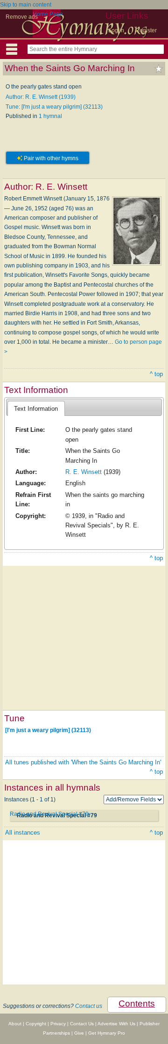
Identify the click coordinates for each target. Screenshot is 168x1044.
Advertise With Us (116, 1023)
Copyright (36, 1023)
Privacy (58, 1023)
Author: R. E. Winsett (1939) (41, 97)
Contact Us (82, 1023)
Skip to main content (25, 4)
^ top (156, 374)
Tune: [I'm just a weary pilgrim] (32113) (54, 107)
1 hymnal (50, 116)
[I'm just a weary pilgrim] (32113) (48, 730)
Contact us (88, 1006)
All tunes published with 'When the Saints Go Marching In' (83, 762)
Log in (116, 30)
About (14, 1023)
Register (146, 30)
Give (79, 1033)
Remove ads (22, 17)
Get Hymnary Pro (106, 1033)
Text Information (36, 408)
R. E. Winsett (83, 471)
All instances (22, 832)
